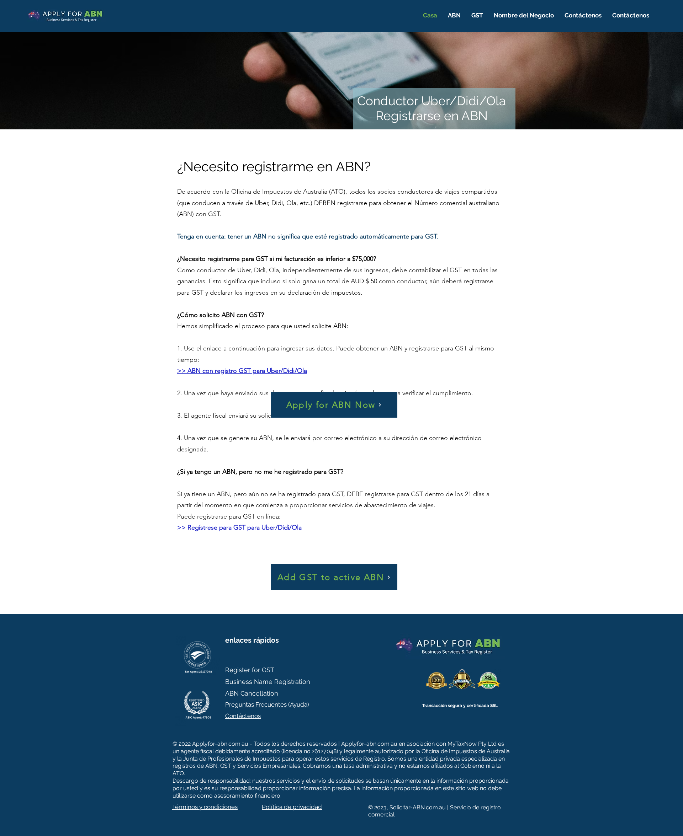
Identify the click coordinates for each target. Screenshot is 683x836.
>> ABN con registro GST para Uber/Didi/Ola (242, 371)
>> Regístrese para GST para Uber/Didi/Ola (239, 527)
